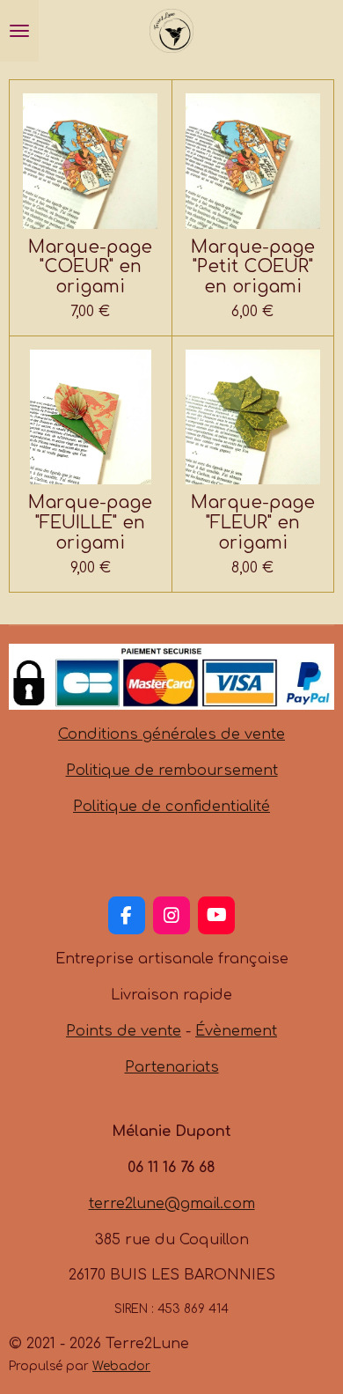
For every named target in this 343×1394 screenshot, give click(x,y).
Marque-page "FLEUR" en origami (253, 523)
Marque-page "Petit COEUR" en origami (253, 268)
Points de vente (123, 1031)
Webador (121, 1366)
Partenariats (172, 1067)
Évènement (236, 1031)
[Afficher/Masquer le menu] (19, 31)
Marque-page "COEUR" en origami (90, 268)
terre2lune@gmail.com (172, 1204)
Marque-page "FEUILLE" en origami (90, 523)
